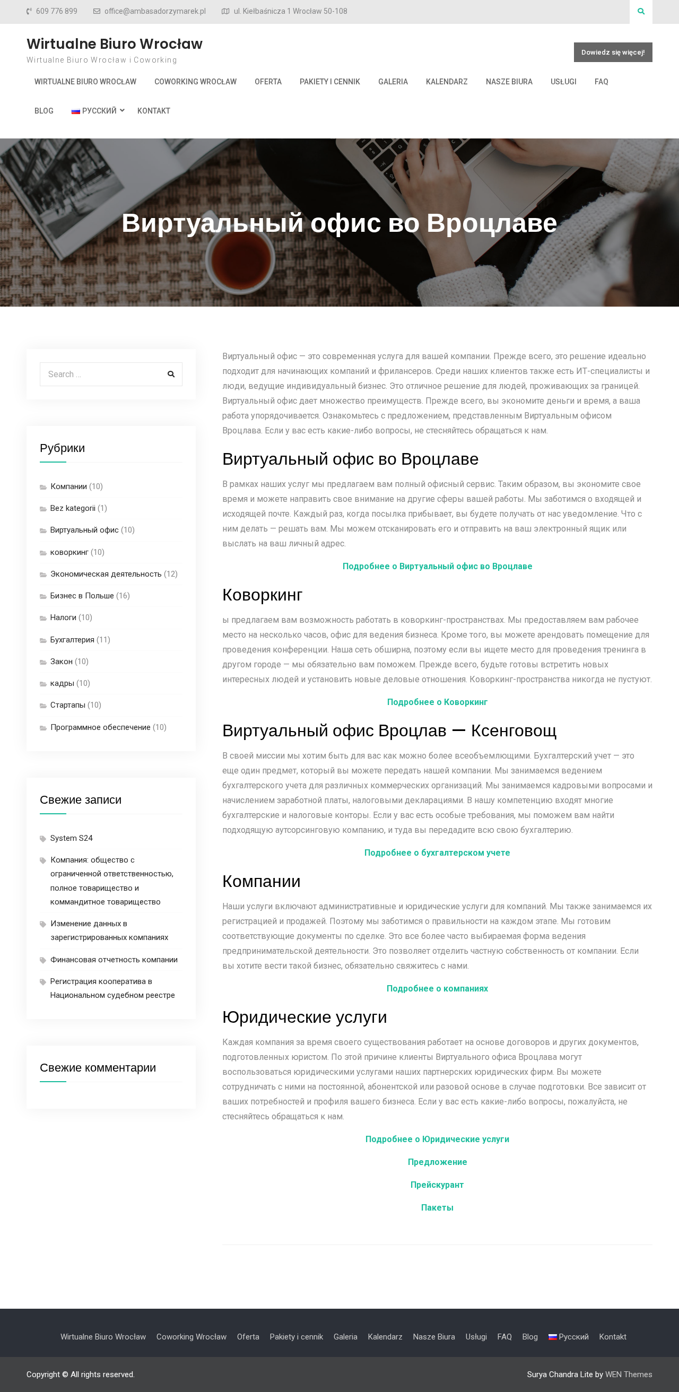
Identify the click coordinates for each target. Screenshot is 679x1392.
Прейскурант (437, 1185)
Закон (61, 661)
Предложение (437, 1162)
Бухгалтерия (72, 640)
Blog (44, 111)
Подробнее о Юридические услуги (437, 1139)
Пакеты (437, 1208)
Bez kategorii (72, 508)
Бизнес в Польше (82, 596)
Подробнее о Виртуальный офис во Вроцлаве (438, 566)
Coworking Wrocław (195, 81)
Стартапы (67, 705)
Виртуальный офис (84, 530)
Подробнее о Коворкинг (437, 702)
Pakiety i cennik (330, 81)
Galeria (393, 81)
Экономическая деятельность (106, 574)
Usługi (564, 81)
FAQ (601, 81)
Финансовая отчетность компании (114, 959)
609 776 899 (56, 11)
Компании (68, 486)
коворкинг (69, 552)
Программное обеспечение (100, 727)
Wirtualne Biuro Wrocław (115, 44)
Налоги (63, 617)
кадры (62, 683)
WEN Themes (628, 1374)
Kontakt (153, 111)
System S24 (71, 838)
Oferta (268, 81)
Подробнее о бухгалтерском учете (437, 853)
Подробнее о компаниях (437, 989)
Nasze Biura (509, 81)
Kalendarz (447, 81)
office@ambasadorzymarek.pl (155, 11)
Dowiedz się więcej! (613, 52)
